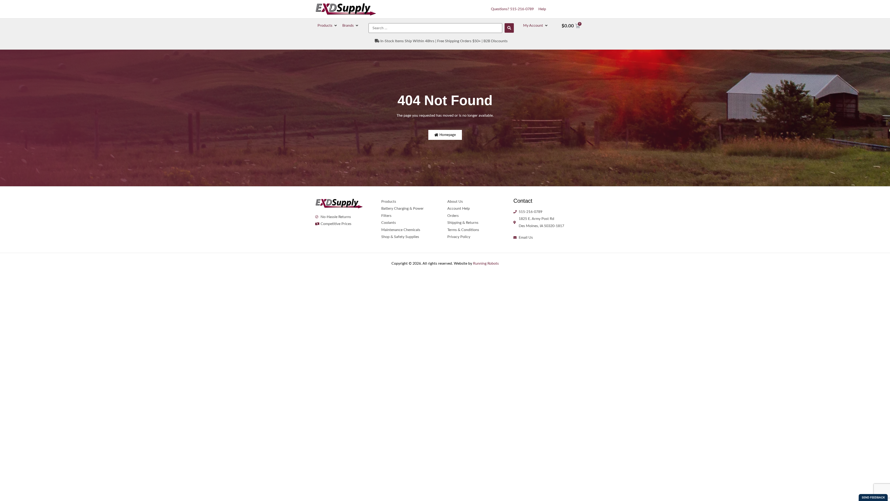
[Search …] (435, 28)
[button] (327, 25)
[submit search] (509, 28)
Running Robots (486, 263)
